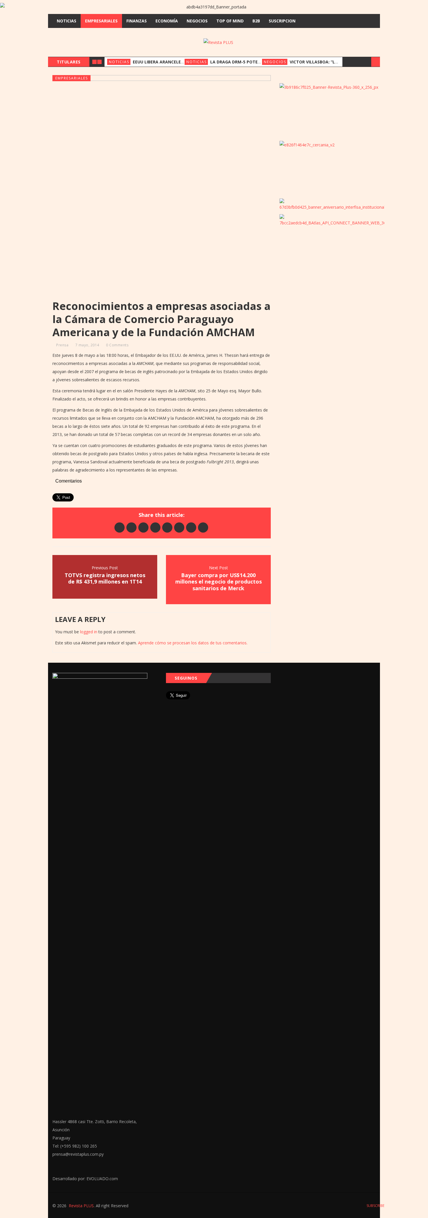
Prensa (62, 345)
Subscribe (375, 1205)
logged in (88, 631)
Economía (166, 21)
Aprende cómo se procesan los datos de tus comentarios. (192, 643)
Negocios (197, 21)
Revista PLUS (81, 1205)
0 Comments (117, 345)
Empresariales (101, 21)
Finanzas (136, 21)
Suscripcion (282, 21)
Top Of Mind (230, 21)
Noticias (66, 21)
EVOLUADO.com (102, 1178)
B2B (256, 21)
